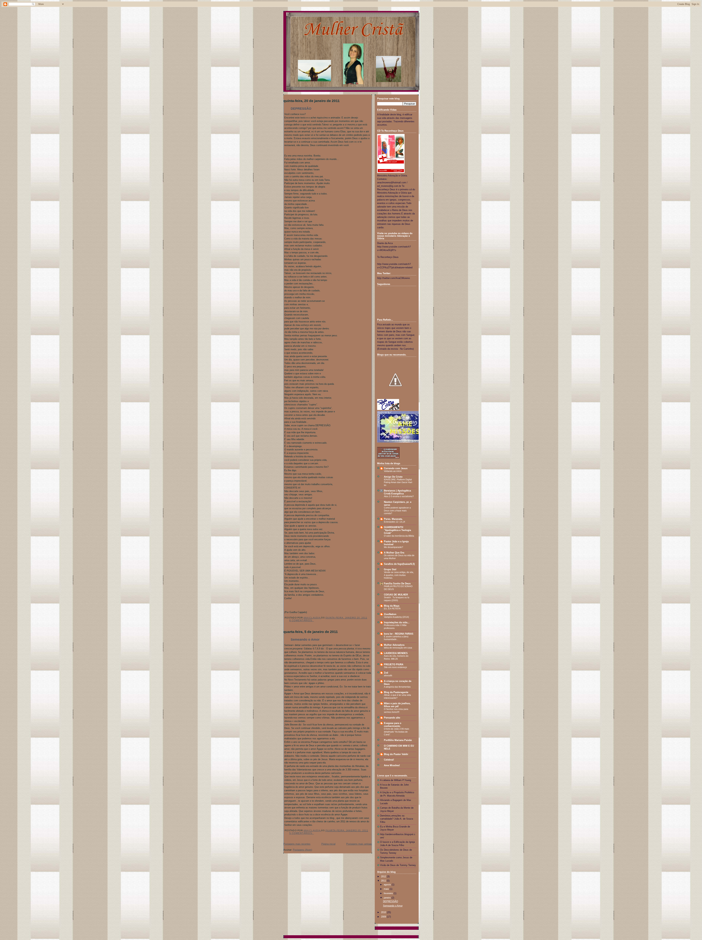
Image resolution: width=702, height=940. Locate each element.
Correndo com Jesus (395, 468)
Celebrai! (389, 760)
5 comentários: (301, 833)
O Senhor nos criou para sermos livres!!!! (396, 710)
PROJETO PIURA (393, 664)
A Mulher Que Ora (394, 552)
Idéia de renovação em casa (398, 647)
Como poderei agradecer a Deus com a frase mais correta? (397, 510)
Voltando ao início (393, 471)
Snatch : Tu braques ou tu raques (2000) (396, 599)
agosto (388, 884)
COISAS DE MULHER (396, 594)
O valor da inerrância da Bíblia (399, 536)
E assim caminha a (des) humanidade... (396, 638)
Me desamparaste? (393, 547)
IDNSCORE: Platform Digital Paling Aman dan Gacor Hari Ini (398, 482)
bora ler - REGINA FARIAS (398, 634)
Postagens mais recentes (296, 844)
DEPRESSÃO (301, 108)
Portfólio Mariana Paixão (398, 740)
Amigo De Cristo (393, 477)
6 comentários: (301, 620)
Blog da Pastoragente (396, 692)
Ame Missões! (392, 765)
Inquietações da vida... (397, 622)
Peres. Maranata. (393, 519)
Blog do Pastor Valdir (396, 754)
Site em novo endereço (395, 667)
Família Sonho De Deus (397, 583)
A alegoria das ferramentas (397, 687)
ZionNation (390, 614)
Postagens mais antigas (359, 844)
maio (387, 889)
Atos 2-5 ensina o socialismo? (399, 496)
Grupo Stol (390, 569)
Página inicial (328, 844)
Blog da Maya (391, 606)
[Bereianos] (388, 457)
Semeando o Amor (305, 639)
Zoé (386, 673)
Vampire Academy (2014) (396, 617)
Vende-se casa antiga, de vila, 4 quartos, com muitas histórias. (399, 575)
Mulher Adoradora (394, 645)
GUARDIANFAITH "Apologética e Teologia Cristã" (397, 530)
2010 (384, 912)
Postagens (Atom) (302, 850)
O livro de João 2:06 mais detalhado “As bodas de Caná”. (396, 732)
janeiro (387, 898)
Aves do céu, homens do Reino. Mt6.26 (396, 657)
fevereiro (389, 893)
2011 (384, 881)
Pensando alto (392, 717)
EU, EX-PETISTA (392, 608)
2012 (384, 876)
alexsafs (388, 675)
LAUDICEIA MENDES (396, 653)
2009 (384, 917)
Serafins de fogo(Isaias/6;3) (399, 564)
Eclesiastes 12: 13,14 (394, 522)
